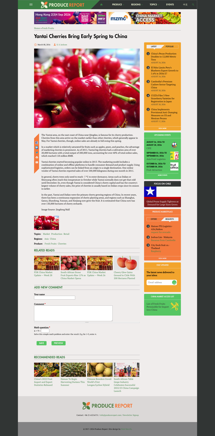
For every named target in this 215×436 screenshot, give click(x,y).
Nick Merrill (126, 429)
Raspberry (156, 251)
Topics (153, 4)
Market (46, 233)
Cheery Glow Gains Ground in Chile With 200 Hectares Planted (124, 275)
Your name (39, 294)
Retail (66, 233)
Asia (46, 238)
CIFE (149, 148)
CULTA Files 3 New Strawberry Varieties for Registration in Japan (162, 98)
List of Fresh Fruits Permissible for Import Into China (158, 306)
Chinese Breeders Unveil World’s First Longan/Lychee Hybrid (99, 381)
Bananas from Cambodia (163, 240)
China (53, 238)
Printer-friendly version (36, 157)
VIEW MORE (162, 128)
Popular (169, 47)
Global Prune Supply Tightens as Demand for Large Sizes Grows (163, 203)
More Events (162, 175)
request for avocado (160, 232)
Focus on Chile (162, 184)
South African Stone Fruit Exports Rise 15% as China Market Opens (73, 275)
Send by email (36, 162)
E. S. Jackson (62, 44)
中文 (185, 4)
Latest (154, 47)
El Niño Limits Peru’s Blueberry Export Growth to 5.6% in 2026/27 (164, 70)
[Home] (62, 5)
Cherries (62, 243)
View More (162, 258)
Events (170, 4)
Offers (154, 219)
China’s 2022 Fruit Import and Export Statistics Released (43, 381)
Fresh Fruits (48, 28)
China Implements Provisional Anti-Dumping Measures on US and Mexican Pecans (164, 114)
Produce (117, 4)
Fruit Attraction (154, 169)
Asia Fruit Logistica (156, 159)
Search (193, 4)
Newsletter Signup (131, 415)
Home (37, 28)
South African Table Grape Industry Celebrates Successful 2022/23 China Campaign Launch (126, 384)
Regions (135, 4)
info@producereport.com (110, 415)
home (101, 4)
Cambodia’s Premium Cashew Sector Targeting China (163, 84)
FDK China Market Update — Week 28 (43, 274)
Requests (169, 219)
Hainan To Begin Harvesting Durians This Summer (73, 381)
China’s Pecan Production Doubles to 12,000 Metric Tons (163, 56)
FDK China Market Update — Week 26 (96, 274)
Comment (40, 303)
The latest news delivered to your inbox (160, 274)
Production (56, 233)
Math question (42, 327)
